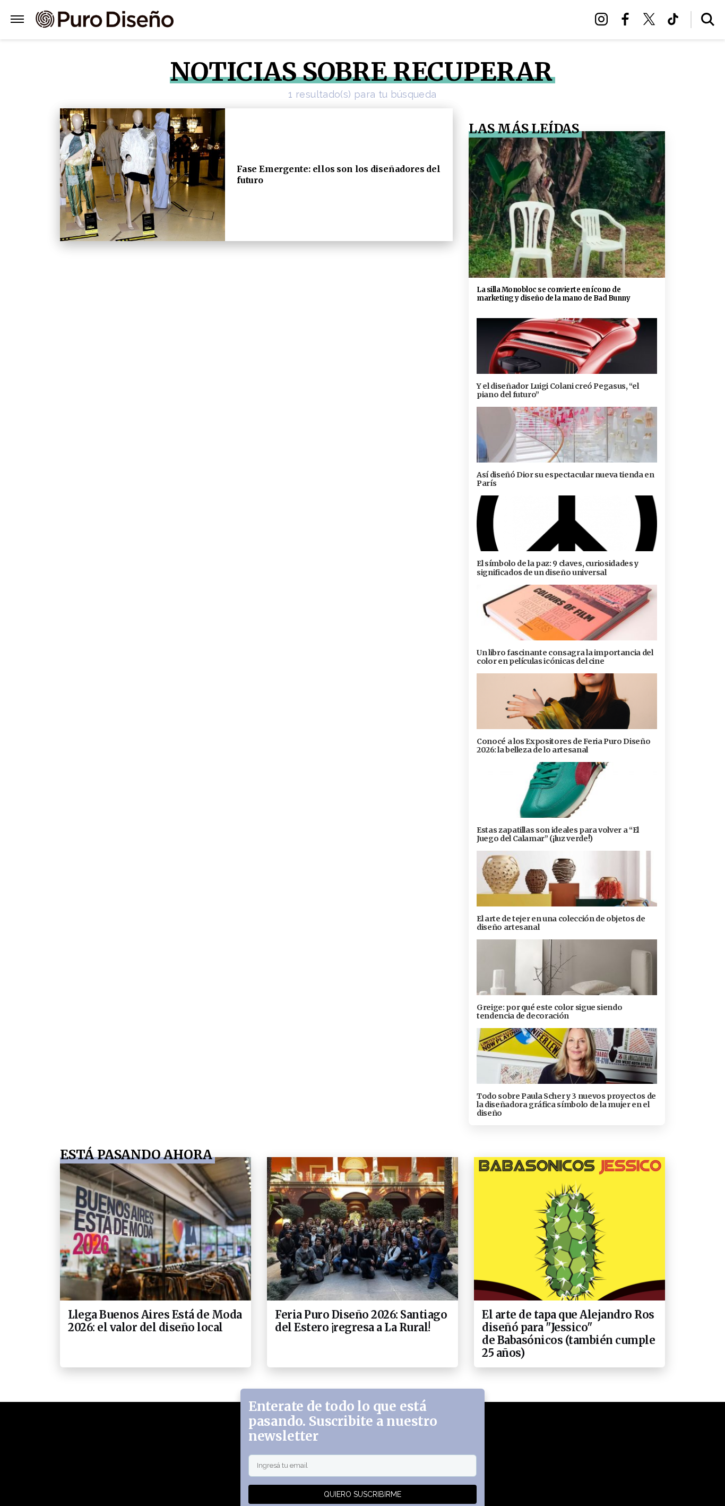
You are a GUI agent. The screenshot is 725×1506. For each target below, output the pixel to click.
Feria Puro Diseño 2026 (486, 20)
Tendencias (246, 20)
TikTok (676, 19)
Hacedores (313, 20)
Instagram (604, 19)
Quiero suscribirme (362, 1494)
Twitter (652, 19)
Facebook (628, 19)
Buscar (707, 19)
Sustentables (386, 20)
